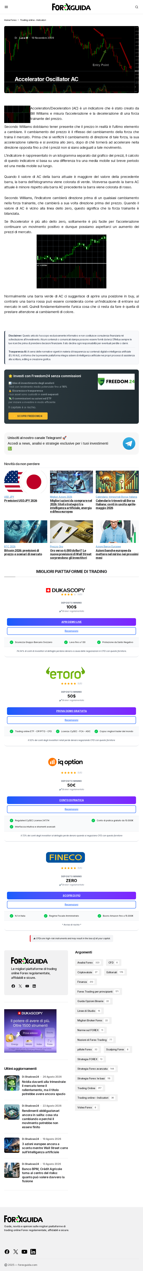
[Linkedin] (34, 986)
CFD (113, 962)
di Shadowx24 (30, 1076)
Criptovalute (87, 972)
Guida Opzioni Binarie (93, 1001)
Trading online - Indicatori (33, 20)
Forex (13, 20)
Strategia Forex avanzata (95, 1068)
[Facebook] (13, 986)
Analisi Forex (88, 962)
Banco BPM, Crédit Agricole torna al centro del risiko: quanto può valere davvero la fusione (43, 1175)
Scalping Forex (117, 1049)
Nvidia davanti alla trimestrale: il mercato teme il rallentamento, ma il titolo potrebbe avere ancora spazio (44, 1088)
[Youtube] (27, 986)
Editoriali (115, 972)
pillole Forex (87, 1049)
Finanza (85, 981)
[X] (20, 986)
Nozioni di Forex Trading (94, 1040)
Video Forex (86, 1107)
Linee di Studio (88, 1010)
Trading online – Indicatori (95, 1097)
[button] (6, 7)
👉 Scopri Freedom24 (28, 416)
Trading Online (89, 1088)
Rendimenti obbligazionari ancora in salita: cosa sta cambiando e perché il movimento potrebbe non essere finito (40, 1119)
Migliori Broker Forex (92, 1020)
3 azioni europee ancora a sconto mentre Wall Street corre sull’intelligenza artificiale (45, 1148)
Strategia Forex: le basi (93, 1078)
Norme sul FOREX (90, 1030)
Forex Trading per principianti (97, 991)
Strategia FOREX (89, 1059)
